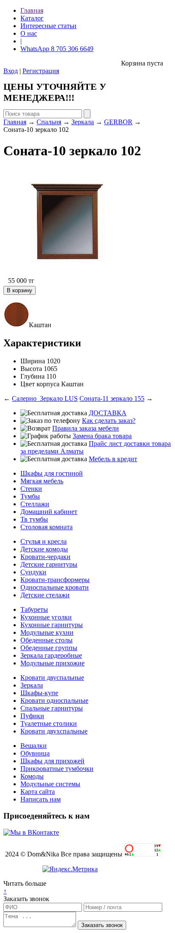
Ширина (32, 361)
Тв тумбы (34, 519)
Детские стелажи (45, 595)
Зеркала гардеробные (51, 655)
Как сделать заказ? (108, 420)
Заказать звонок (26, 898)
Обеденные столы (46, 640)
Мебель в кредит (113, 458)
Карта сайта (37, 791)
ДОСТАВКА (108, 413)
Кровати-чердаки (45, 556)
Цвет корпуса (39, 384)
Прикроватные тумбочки (56, 768)
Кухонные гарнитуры (51, 624)
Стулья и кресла (43, 541)
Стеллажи (34, 504)
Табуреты (34, 609)
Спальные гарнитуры (51, 708)
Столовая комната (46, 527)
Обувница (35, 753)
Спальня (49, 122)
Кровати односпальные (54, 700)
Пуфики (32, 715)
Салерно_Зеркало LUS (45, 398)
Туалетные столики (48, 723)
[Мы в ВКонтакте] (31, 832)
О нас (28, 33)
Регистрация (41, 70)
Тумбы (30, 496)
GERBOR (118, 122)
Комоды (32, 776)
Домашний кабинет (48, 511)
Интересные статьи (48, 25)
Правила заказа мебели (85, 428)
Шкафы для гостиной (51, 473)
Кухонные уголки (46, 617)
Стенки (31, 488)
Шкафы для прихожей (52, 761)
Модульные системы (50, 783)
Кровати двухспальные (54, 731)
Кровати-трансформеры (55, 579)
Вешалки (33, 745)
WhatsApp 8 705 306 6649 (56, 48)
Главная (31, 10)
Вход (10, 70)
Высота (31, 368)
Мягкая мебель (41, 481)
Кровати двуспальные (52, 677)
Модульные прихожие (52, 663)
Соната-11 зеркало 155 (111, 398)
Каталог (32, 18)
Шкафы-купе (39, 692)
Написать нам (40, 799)
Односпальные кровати (54, 587)
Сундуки (33, 572)
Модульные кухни (46, 632)
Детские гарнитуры (48, 564)
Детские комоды (44, 549)
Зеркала (82, 122)
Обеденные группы (48, 647)
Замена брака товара (102, 435)
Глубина (32, 376)
